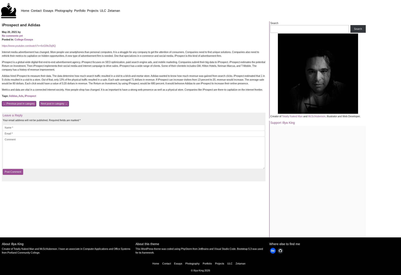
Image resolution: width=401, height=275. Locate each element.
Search (274, 23)
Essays (48, 10)
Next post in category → (54, 103)
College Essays (24, 39)
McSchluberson (316, 116)
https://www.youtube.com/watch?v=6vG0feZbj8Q (29, 46)
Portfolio (80, 10)
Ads (20, 96)
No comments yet (12, 35)
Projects (92, 10)
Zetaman (114, 10)
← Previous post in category (19, 103)
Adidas (13, 96)
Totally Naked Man (292, 116)
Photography (64, 10)
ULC (103, 10)
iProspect (30, 96)
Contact (36, 10)
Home (25, 10)
